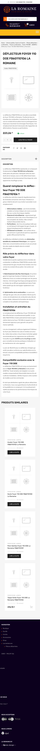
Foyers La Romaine (15, 44)
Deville (5, 631)
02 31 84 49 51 (15, 26)
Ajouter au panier (25, 140)
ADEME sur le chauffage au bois (25, 339)
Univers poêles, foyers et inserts (15, 43)
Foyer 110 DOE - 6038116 (29, 44)
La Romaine (4, 44)
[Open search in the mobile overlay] (20, 19)
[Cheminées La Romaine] (20, 12)
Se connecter (20, 2)
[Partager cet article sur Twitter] (17, 148)
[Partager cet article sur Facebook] (13, 148)
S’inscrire (29, 2)
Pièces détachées (32, 43)
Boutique (6, 628)
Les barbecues (8, 643)
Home (3, 43)
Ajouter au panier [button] (31, 607)
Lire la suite (14, 452)
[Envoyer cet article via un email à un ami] (24, 148)
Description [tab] (6, 159)
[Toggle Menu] (37, 32)
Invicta (5, 634)
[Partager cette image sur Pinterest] (20, 148)
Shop (4, 640)
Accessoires (7, 637)
